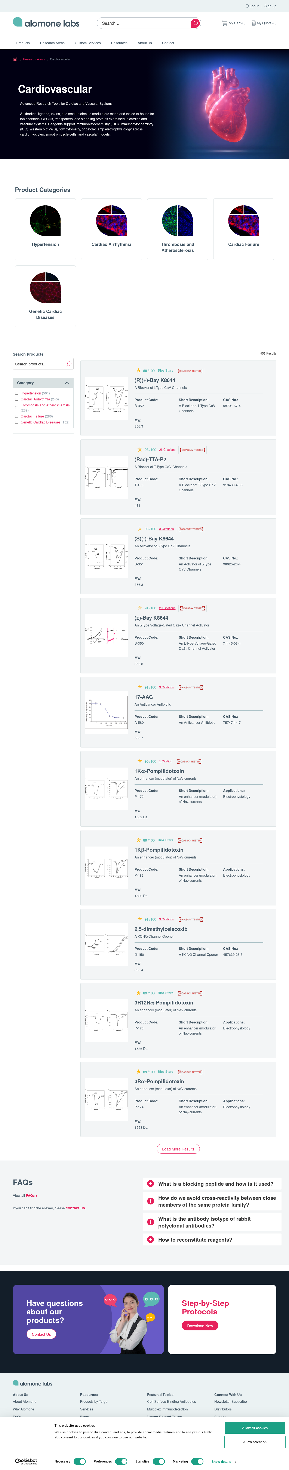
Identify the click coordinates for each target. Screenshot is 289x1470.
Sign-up (270, 5)
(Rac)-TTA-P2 (150, 459)
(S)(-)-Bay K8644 (154, 538)
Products (23, 42)
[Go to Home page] (46, 23)
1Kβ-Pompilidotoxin (159, 849)
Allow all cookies (255, 1428)
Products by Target (94, 1401)
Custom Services (88, 42)
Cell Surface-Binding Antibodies (171, 1401)
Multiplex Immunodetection (167, 1409)
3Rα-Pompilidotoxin (159, 1081)
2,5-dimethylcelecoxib (161, 928)
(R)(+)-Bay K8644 (155, 380)
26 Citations (167, 449)
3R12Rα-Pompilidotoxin (164, 1002)
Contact (168, 42)
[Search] (195, 23)
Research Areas (52, 42)
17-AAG (144, 696)
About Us (145, 42)
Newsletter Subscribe (230, 1401)
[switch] (121, 1461)
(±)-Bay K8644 (151, 617)
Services (86, 1409)
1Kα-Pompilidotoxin (159, 770)
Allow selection (255, 1442)
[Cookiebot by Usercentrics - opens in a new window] (26, 1461)
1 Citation (165, 761)
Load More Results (178, 1149)
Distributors (223, 1409)
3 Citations (166, 528)
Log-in (254, 5)
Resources (119, 42)
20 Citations (167, 608)
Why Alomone (23, 1409)
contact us (75, 1208)
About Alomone (24, 1401)
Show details (221, 1461)
